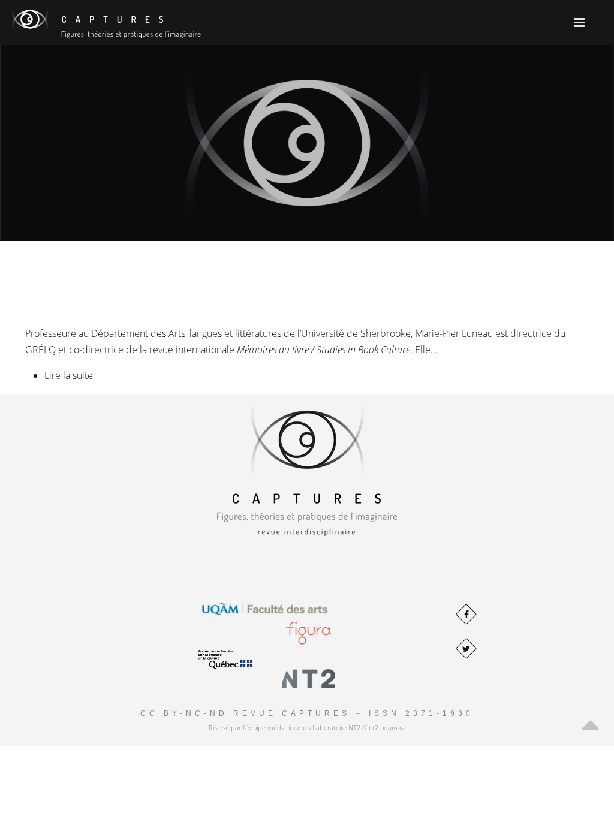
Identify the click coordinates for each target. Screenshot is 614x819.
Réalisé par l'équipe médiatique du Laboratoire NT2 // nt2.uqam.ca (307, 727)
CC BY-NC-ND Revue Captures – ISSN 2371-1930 (307, 713)
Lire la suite (68, 375)
